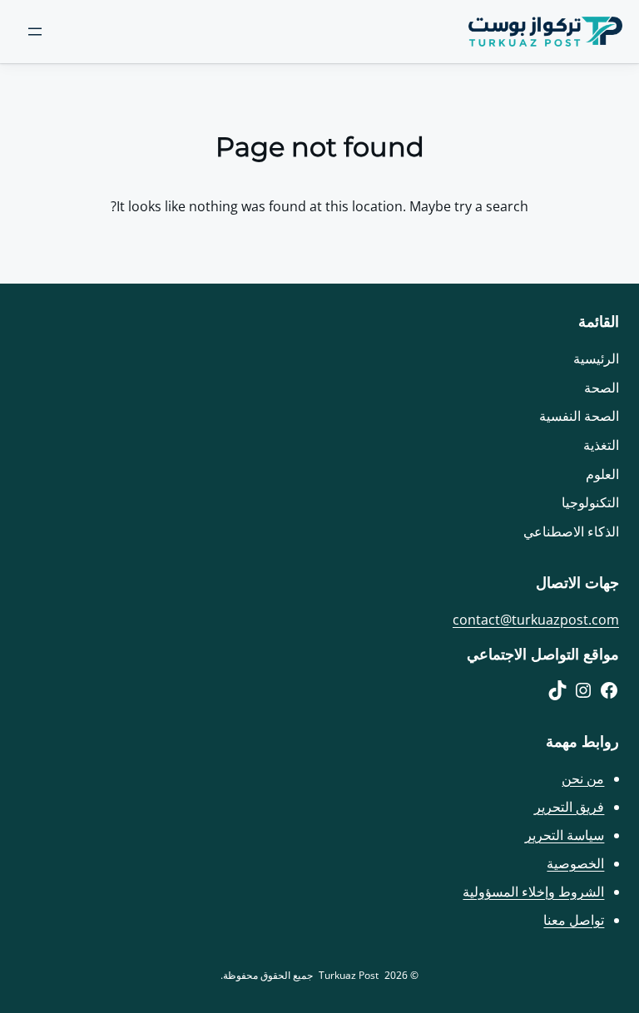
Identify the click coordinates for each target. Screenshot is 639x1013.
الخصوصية (575, 863)
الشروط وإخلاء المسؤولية (533, 891)
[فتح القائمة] (35, 31)
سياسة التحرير (564, 835)
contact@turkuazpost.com (536, 619)
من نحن (583, 778)
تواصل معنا (573, 920)
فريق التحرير (569, 807)
